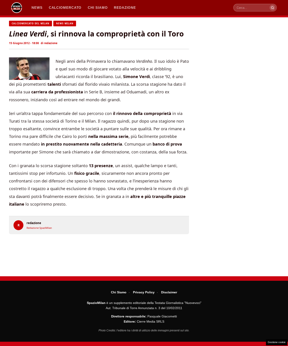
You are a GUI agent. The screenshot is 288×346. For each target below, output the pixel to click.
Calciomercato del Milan (30, 23)
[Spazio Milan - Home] (16, 7)
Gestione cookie (277, 342)
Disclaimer (169, 292)
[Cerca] (272, 8)
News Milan (64, 23)
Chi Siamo (118, 292)
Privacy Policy (144, 292)
